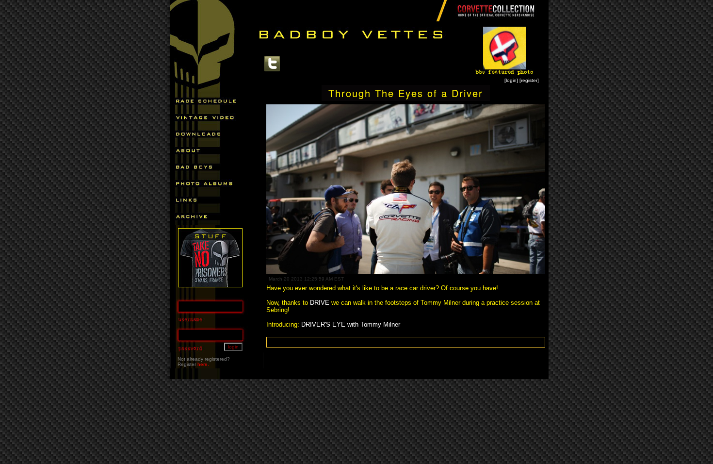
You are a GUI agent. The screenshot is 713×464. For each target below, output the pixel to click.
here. (203, 364)
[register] (529, 80)
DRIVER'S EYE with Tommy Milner (350, 324)
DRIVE (319, 302)
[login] (511, 80)
